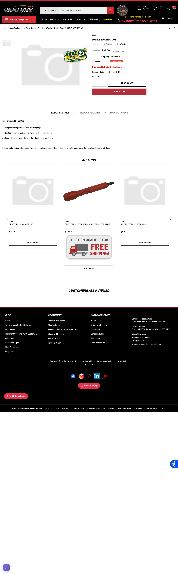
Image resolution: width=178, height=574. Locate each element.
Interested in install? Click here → (107, 67)
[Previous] (170, 28)
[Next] (174, 28)
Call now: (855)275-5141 (138, 21)
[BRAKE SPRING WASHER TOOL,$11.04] (33, 191)
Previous (7, 219)
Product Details (59, 112)
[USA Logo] (122, 10)
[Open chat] (6, 567)
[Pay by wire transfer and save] (75, 55)
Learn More (162, 408)
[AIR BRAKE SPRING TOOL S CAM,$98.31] (145, 191)
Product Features (90, 112)
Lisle (94, 35)
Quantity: (96, 77)
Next (170, 219)
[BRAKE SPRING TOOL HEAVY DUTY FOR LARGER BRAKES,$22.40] (89, 191)
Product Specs (119, 112)
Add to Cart (127, 83)
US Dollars (168, 18)
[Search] (110, 10)
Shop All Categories (19, 19)
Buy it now (119, 92)
